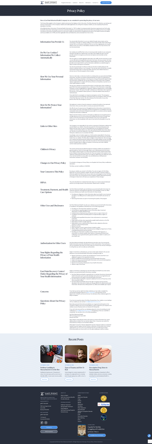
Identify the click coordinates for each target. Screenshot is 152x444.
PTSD (79, 414)
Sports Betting (81, 417)
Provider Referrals (65, 399)
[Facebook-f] (41, 422)
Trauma (79, 421)
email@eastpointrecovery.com (93, 302)
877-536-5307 (91, 292)
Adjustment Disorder (83, 397)
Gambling (80, 406)
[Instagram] (45, 422)
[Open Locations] (77, 3)
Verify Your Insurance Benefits (68, 397)
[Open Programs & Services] (71, 3)
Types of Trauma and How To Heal (74, 368)
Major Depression (82, 407)
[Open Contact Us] (98, 3)
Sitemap (84, 442)
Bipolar (79, 402)
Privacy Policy (90, 442)
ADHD (79, 395)
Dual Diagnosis (64, 408)
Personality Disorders (83, 416)
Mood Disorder (81, 409)
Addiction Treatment (66, 404)
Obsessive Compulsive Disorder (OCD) (85, 412)
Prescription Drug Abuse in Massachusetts (98, 368)
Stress (79, 419)
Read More (44, 379)
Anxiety (79, 400)
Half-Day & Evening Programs (68, 410)
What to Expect (64, 395)
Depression (80, 404)
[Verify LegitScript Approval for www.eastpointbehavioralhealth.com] (104, 420)
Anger (79, 399)
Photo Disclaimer (98, 442)
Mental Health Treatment (67, 406)
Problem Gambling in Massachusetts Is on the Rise (50, 368)
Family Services (64, 412)
